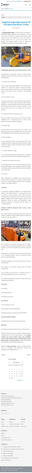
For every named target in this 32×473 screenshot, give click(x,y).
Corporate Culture (5, 437)
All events (19, 380)
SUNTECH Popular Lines (7, 405)
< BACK (3, 355)
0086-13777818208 (8, 455)
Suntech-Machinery (6, 460)
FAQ (22, 424)
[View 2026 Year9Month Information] (23, 362)
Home (2, 8)
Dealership (15, 1)
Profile (2, 433)
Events (3, 17)
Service (23, 422)
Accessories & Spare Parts (7, 403)
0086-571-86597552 (8, 451)
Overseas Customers (14, 426)
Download (10, 1)
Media (7, 8)
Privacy (9, 470)
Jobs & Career (4, 426)
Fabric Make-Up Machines (7, 396)
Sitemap (15, 470)
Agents (11, 422)
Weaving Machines (6, 399)
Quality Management (6, 440)
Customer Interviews (14, 424)
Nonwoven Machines (6, 401)
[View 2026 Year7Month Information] (9, 362)
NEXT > (29, 355)
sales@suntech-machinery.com (11, 458)
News (3, 15)
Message (21, 1)
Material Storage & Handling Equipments (11, 398)
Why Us (3, 435)
